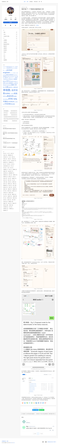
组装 (15, 93)
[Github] (5, 25)
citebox (37, 25)
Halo (11, 442)
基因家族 (11, 83)
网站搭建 (13, 104)
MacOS (6, 77)
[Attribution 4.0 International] (46, 442)
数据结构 (10, 96)
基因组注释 (10, 66)
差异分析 (16, 87)
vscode (7, 66)
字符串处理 (11, 101)
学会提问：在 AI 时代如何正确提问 (9, 147)
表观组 (15, 96)
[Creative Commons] (43, 442)
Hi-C (4, 87)
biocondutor (10, 74)
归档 (27, 1)
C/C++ (8, 81)
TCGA (12, 87)
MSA (5, 66)
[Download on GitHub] (39, 1)
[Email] (10, 25)
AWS (5, 70)
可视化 (5, 101)
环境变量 (8, 104)
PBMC (13, 79)
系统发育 (8, 76)
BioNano (10, 79)
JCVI (13, 83)
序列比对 (5, 85)
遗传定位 (12, 81)
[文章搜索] (41, 1)
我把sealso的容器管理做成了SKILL (9, 138)
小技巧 (16, 77)
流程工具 (14, 85)
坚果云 (4, 83)
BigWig (7, 99)
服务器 (7, 83)
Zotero (15, 81)
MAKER (4, 79)
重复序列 (10, 87)
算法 (5, 81)
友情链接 (31, 1)
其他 (26, 7)
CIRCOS (16, 83)
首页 (24, 1)
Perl (10, 90)
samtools (9, 85)
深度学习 (13, 76)
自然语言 (16, 76)
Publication (36, 1)
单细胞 (6, 90)
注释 (6, 87)
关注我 (10, 22)
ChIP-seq (5, 96)
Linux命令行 (9, 67)
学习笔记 (13, 66)
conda (11, 76)
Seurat (4, 99)
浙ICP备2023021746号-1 (51, 441)
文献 (17, 81)
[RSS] (15, 25)
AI (4, 66)
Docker (16, 66)
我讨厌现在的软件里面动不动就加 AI (9, 128)
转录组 (7, 93)
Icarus (14, 442)
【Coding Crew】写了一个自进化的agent (10, 142)
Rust (3, 66)
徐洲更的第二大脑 (5, 1)
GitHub (12, 93)
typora (8, 79)
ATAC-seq (12, 99)
